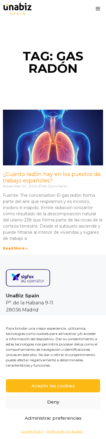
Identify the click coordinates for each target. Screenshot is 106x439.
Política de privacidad (64, 431)
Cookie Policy (32, 431)
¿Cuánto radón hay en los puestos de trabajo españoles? (52, 177)
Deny (53, 402)
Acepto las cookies (53, 386)
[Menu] (98, 9)
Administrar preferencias (53, 418)
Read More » (15, 248)
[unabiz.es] (17, 9)
